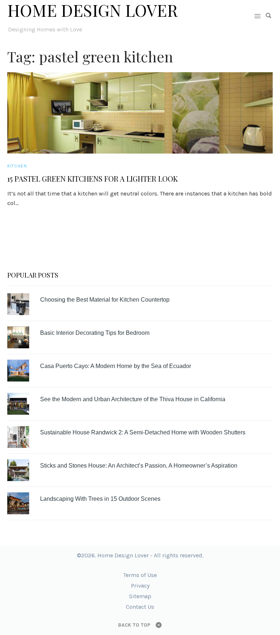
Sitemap (140, 596)
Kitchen (17, 166)
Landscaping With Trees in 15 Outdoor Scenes (100, 499)
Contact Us (140, 606)
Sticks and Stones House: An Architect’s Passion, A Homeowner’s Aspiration (138, 465)
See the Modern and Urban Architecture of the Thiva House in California (132, 399)
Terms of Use (140, 575)
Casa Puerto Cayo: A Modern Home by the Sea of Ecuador (115, 366)
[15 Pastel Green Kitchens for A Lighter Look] (140, 113)
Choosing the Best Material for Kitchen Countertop (105, 300)
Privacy (140, 585)
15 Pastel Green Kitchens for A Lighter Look (92, 178)
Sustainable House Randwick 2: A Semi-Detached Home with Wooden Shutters (142, 432)
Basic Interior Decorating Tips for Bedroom (94, 333)
